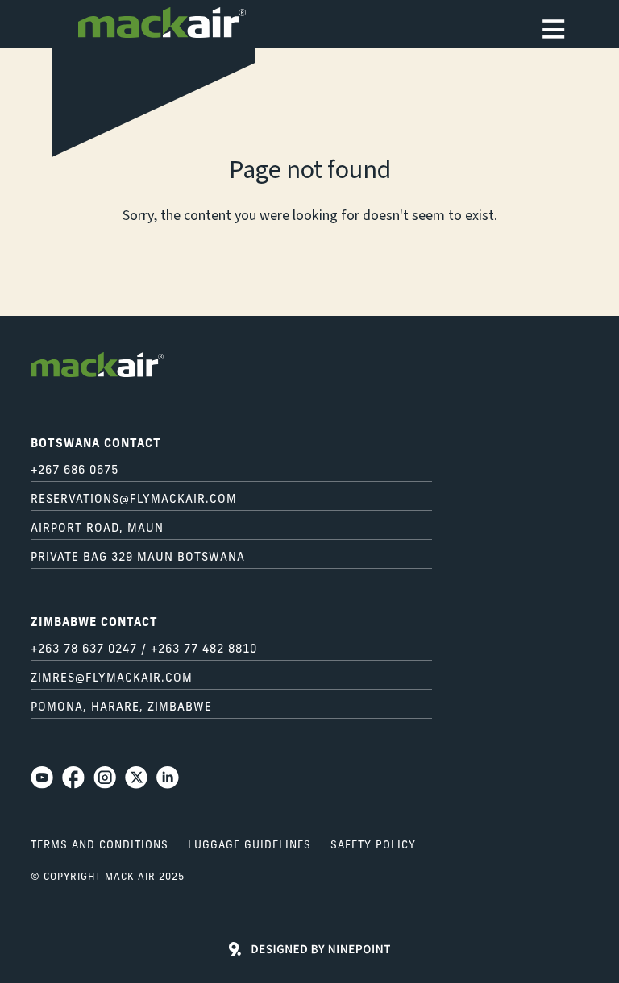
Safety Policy (373, 845)
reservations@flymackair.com (134, 500)
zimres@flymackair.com (112, 679)
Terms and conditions (99, 845)
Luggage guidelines (249, 845)
